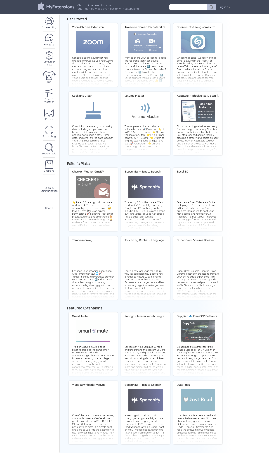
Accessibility (49, 27)
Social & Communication (49, 189)
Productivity (49, 136)
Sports (49, 207)
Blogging (49, 44)
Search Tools (49, 153)
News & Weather (49, 100)
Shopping (49, 170)
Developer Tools (49, 63)
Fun (49, 81)
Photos (49, 119)
